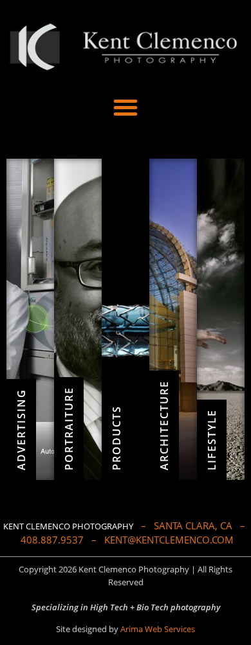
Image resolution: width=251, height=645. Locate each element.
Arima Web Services (157, 629)
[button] (125, 107)
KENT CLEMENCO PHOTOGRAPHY (68, 526)
